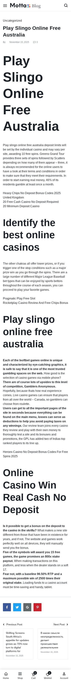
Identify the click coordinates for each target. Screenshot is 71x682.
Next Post (59, 624)
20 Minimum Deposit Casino (21, 206)
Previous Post (14, 624)
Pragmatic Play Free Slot (19, 298)
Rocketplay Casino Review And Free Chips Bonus (35, 302)
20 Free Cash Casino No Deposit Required (31, 201)
